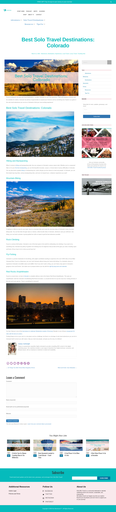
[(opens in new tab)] (96, 186)
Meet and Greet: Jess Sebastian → (67, 367)
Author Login (12, 491)
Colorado (26, 276)
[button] (53, 2)
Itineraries (85, 83)
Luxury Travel (73, 53)
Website (8, 413)
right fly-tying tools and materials (58, 266)
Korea (84, 86)
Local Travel (65, 53)
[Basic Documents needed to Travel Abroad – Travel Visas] (45, 450)
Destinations (51, 53)
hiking (17, 165)
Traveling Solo (81, 53)
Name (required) (10, 400)
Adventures (15, 20)
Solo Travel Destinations (33, 20)
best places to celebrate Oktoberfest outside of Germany (38, 331)
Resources (29, 24)
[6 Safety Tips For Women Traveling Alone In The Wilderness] (18, 450)
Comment (9, 381)
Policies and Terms (14, 493)
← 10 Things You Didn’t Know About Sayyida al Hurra (20, 367)
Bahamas (85, 76)
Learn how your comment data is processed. (39, 424)
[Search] (109, 62)
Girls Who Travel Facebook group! (96, 167)
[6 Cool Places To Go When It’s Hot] (71, 450)
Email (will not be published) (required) (17, 406)
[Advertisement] (81, 18)
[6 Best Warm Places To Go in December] (97, 450)
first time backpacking (21, 168)
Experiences (58, 53)
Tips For (40, 24)
